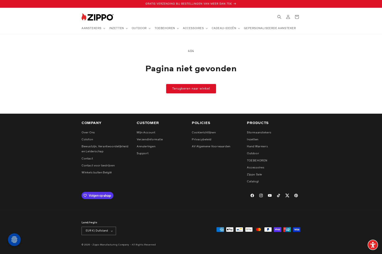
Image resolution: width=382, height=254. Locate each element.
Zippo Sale (254, 174)
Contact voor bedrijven (98, 165)
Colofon (87, 139)
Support (142, 153)
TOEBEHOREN (257, 160)
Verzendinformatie (150, 139)
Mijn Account (146, 132)
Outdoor (253, 153)
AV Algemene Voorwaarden (211, 146)
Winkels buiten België (97, 172)
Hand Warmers (257, 146)
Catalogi (253, 181)
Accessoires (255, 167)
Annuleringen (146, 146)
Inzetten (252, 139)
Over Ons (88, 132)
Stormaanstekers (259, 132)
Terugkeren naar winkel (191, 88)
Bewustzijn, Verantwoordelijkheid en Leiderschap (105, 149)
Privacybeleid (201, 139)
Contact (87, 158)
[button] (93, 28)
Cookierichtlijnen (204, 132)
